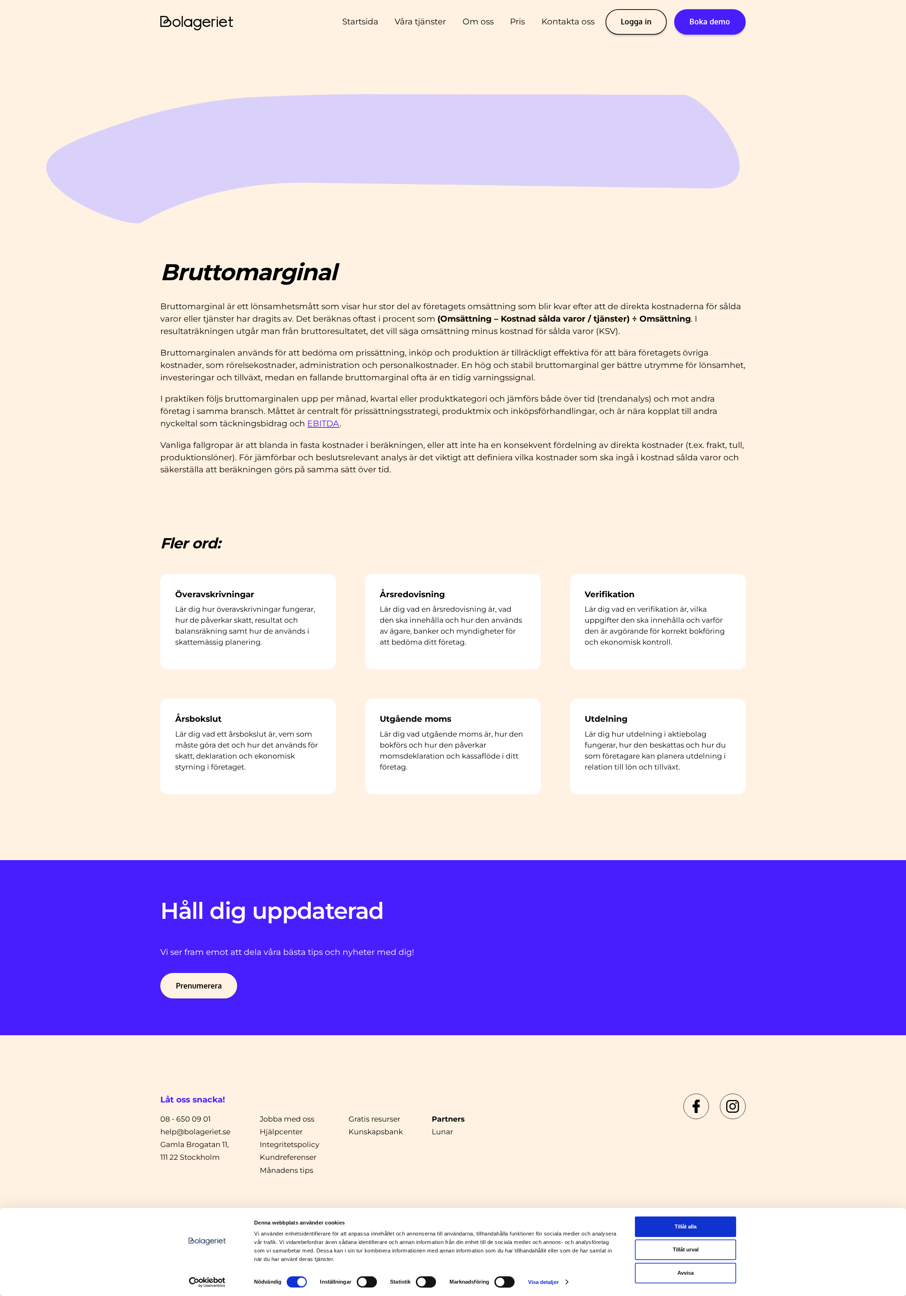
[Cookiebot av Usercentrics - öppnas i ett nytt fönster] (207, 1282)
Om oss (478, 21)
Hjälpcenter (281, 1131)
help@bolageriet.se (195, 1131)
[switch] (367, 1282)
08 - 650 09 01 (185, 1118)
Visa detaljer (543, 1282)
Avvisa (685, 1273)
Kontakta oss (568, 21)
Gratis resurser (374, 1118)
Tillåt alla (685, 1226)
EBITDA (323, 423)
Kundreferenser (288, 1157)
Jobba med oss (287, 1118)
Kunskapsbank (376, 1131)
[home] (197, 22)
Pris (517, 21)
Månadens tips (286, 1170)
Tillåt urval (686, 1250)
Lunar (442, 1131)
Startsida (360, 21)
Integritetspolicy (289, 1144)
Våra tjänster (420, 21)
